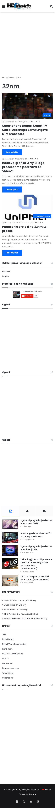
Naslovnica (9, 77)
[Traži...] (51, 7)
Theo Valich (9, 122)
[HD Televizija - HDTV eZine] (19, 6)
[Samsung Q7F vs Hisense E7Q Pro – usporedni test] (10, 537)
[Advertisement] (27, 42)
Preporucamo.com (10, 668)
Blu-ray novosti (11, 591)
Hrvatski (6, 271)
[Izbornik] (3, 7)
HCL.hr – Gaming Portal (12, 653)
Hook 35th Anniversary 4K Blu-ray (20, 600)
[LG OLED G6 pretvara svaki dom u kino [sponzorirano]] (10, 580)
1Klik (4, 634)
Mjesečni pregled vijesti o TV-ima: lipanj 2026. (36, 548)
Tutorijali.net (7, 673)
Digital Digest (8, 639)
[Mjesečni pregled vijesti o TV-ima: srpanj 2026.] (10, 524)
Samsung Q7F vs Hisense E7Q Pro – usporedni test (36, 535)
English (5, 276)
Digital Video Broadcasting (14, 644)
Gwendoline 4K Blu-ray (15, 605)
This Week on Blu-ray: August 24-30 (21, 614)
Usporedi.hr (7, 678)
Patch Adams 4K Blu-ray (15, 609)
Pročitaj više (12, 152)
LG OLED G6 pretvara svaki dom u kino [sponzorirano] (35, 578)
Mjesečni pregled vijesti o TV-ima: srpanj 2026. (36, 522)
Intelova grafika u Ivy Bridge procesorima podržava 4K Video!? (23, 167)
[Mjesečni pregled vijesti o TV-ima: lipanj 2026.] (10, 550)
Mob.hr (5, 658)
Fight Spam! (7, 649)
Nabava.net (7, 663)
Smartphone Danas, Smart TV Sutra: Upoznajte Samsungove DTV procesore (25, 130)
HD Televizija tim (11, 223)
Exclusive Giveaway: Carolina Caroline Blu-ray (26, 618)
